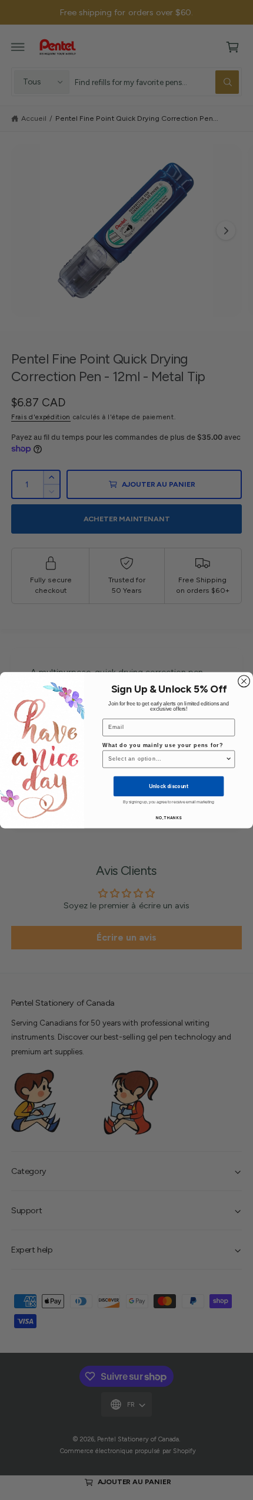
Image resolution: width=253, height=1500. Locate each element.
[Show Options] (228, 759)
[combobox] (167, 759)
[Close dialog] (244, 681)
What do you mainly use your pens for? (162, 745)
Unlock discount (168, 786)
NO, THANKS (169, 817)
